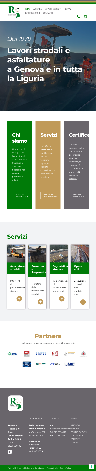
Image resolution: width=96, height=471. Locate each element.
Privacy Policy (52, 468)
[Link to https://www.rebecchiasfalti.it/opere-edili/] (83, 302)
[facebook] (10, 452)
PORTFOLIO (77, 435)
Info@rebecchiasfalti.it (61, 429)
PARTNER (76, 439)
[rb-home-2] (37, 245)
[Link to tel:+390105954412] (78, 16)
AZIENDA (75, 425)
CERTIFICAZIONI (79, 432)
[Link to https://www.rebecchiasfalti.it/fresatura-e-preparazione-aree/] (40, 301)
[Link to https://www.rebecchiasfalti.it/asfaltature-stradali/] (19, 298)
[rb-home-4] (80, 245)
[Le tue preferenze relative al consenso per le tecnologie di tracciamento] (91, 466)
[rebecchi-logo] (14, 7)
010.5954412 (60, 432)
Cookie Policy (65, 468)
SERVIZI (75, 429)
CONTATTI (75, 442)
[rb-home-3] (59, 245)
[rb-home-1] (16, 245)
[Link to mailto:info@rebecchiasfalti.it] (85, 16)
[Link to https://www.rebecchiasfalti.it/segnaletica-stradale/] (61, 298)
